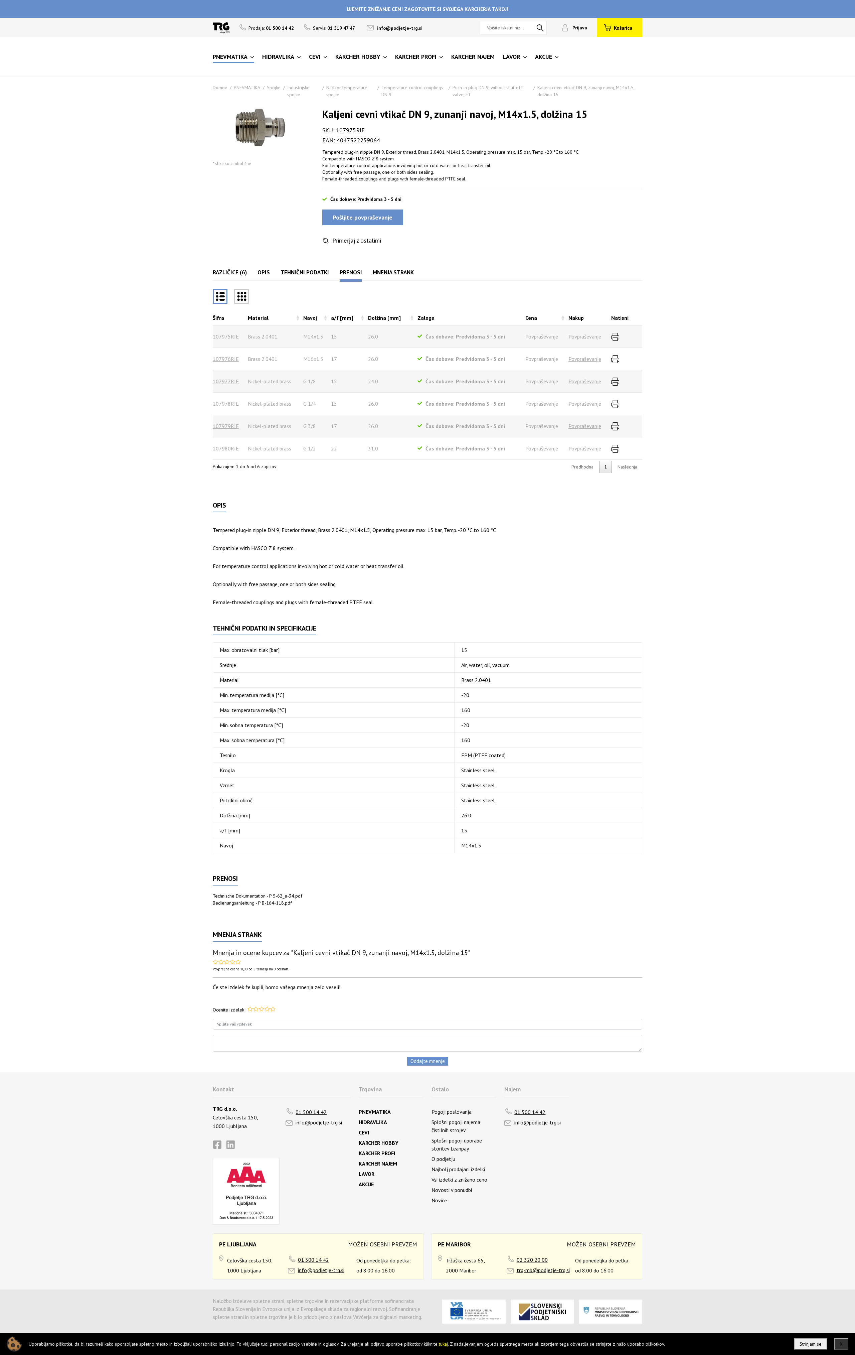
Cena (531, 317)
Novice (439, 1200)
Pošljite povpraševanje (362, 217)
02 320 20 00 (532, 1259)
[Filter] (241, 296)
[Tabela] (220, 296)
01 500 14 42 (311, 1112)
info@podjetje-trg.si (399, 28)
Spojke (274, 88)
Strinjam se (811, 1344)
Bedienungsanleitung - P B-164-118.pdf (252, 903)
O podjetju (443, 1159)
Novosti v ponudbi (452, 1190)
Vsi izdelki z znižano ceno (459, 1179)
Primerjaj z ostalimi (356, 240)
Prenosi (351, 272)
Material (258, 317)
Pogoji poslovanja (452, 1111)
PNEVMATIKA (247, 88)
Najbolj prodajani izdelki (458, 1169)
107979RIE (226, 426)
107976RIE (226, 359)
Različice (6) (230, 272)
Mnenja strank (393, 272)
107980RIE (226, 448)
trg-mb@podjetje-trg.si (543, 1270)
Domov (220, 88)
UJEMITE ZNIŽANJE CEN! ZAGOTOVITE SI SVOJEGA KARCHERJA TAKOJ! (427, 9)
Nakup (576, 317)
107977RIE (226, 381)
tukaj (443, 1344)
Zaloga (426, 317)
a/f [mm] (342, 317)
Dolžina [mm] (384, 317)
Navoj (310, 317)
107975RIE (226, 336)
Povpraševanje (584, 336)
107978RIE (226, 403)
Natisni (620, 317)
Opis (264, 272)
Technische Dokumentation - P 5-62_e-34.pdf (257, 896)
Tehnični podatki (305, 272)
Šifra (218, 317)
